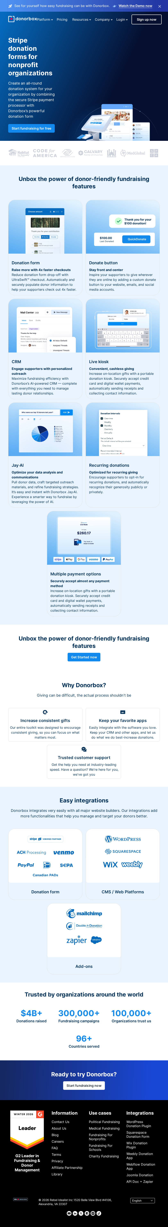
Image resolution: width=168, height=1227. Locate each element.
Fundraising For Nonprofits (100, 1137)
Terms (56, 1154)
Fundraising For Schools (100, 1147)
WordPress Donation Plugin (138, 1124)
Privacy (57, 1161)
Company (102, 19)
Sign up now (146, 19)
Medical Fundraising (104, 1128)
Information (65, 1113)
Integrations (140, 1113)
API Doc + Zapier (139, 1182)
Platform (43, 19)
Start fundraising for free (31, 128)
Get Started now (84, 657)
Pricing (62, 19)
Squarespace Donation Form (137, 1134)
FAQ (55, 1148)
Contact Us (60, 1122)
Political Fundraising (104, 1122)
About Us (59, 1128)
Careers (58, 1141)
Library (57, 1174)
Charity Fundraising (104, 1156)
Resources (80, 19)
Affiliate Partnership (67, 1168)
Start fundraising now (84, 1086)
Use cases (100, 1113)
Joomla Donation (139, 1175)
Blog (55, 1135)
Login (120, 19)
